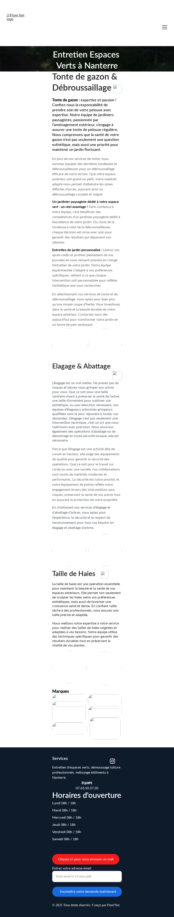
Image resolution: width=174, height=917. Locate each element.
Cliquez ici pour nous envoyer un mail (86, 859)
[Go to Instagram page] (112, 761)
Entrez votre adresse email (71, 868)
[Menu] (164, 27)
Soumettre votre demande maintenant (88, 891)
